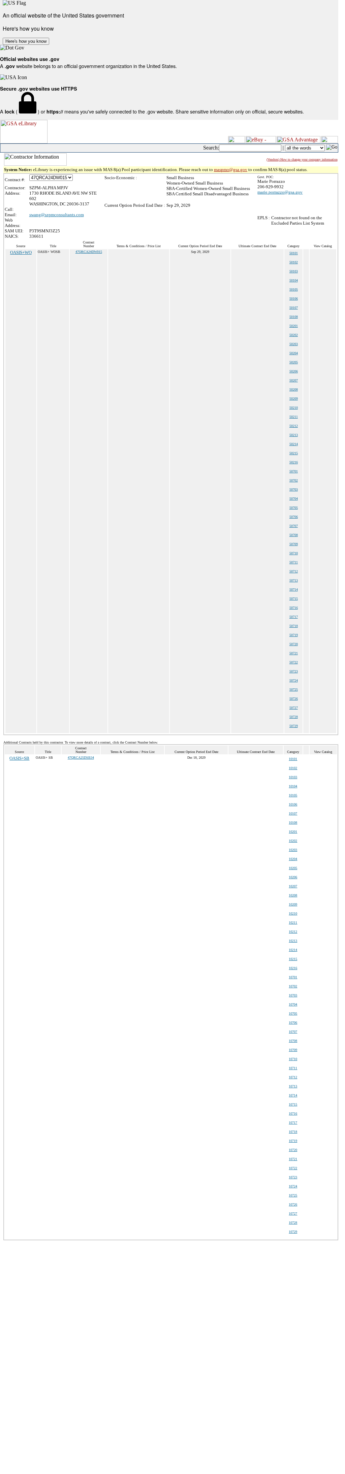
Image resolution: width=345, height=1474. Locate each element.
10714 (293, 1095)
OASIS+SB (19, 758)
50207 (293, 380)
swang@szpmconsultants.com (56, 214)
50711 (293, 562)
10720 (293, 1150)
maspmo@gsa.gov (230, 169)
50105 (293, 289)
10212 (293, 931)
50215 (293, 453)
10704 (293, 1004)
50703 (293, 489)
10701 (293, 977)
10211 (293, 922)
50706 (293, 517)
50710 (293, 553)
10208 (293, 895)
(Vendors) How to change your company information (302, 159)
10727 (293, 1213)
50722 (293, 662)
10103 (293, 777)
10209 (293, 904)
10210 (293, 913)
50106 (293, 298)
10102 (293, 768)
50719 (293, 635)
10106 (293, 804)
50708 (293, 535)
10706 (293, 1022)
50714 (293, 589)
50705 (293, 508)
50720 (293, 644)
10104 (293, 786)
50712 (293, 571)
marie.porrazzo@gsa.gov (280, 192)
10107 (293, 813)
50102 (293, 262)
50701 (293, 471)
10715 (293, 1104)
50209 (293, 398)
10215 (293, 959)
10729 (293, 1232)
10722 (293, 1168)
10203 (293, 850)
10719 (293, 1141)
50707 (293, 526)
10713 (293, 1086)
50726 (293, 698)
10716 (293, 1113)
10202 (293, 841)
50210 (293, 408)
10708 (293, 1041)
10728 (293, 1222)
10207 (293, 886)
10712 (293, 1077)
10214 (293, 950)
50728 (293, 717)
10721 (293, 1159)
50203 (293, 344)
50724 (293, 680)
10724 (293, 1186)
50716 (293, 608)
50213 (293, 435)
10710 (293, 1059)
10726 (293, 1204)
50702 (293, 480)
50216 (293, 462)
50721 (293, 653)
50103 (293, 271)
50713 (293, 580)
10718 (293, 1132)
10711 (293, 1068)
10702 (293, 986)
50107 (293, 307)
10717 (293, 1122)
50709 (293, 544)
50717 (293, 617)
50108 (293, 317)
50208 (293, 389)
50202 (293, 335)
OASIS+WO (21, 252)
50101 (293, 253)
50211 (293, 417)
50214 (293, 444)
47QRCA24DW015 (88, 252)
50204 (293, 353)
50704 (293, 498)
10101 (293, 759)
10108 (293, 822)
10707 (293, 1032)
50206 (293, 371)
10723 (293, 1177)
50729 (293, 726)
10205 (293, 868)
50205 (293, 362)
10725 (293, 1195)
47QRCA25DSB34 (81, 757)
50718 (293, 626)
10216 (293, 968)
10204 (293, 859)
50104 (293, 280)
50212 (293, 426)
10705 (293, 1013)
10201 (293, 831)
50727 (293, 708)
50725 (293, 689)
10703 (293, 995)
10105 (293, 795)
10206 (293, 877)
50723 (293, 671)
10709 (293, 1050)
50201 (293, 326)
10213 (293, 941)
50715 (293, 598)
